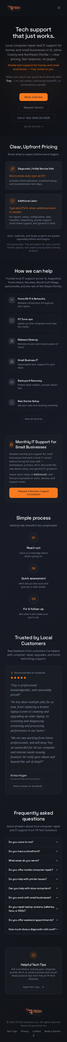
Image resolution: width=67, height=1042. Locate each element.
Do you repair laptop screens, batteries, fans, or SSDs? (31, 908)
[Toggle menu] (59, 8)
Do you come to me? (21, 842)
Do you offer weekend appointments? (31, 920)
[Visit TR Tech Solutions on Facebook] (33, 1035)
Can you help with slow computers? (30, 888)
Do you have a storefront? (24, 851)
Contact (37, 1031)
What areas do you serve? (24, 860)
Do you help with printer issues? (28, 879)
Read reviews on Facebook (27, 786)
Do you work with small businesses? (30, 897)
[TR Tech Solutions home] (13, 8)
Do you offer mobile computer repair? (31, 869)
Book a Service (33, 97)
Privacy (25, 1031)
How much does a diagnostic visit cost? (32, 929)
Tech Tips (12, 1031)
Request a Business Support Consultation (33, 493)
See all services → (33, 126)
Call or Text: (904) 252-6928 (33, 118)
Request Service (33, 107)
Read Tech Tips (31, 987)
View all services (33, 418)
